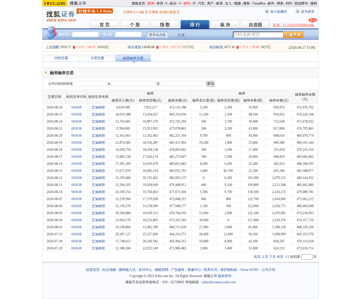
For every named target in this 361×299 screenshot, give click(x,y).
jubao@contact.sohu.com (219, 282)
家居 (219, 3)
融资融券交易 (133, 58)
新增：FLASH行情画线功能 (293, 25)
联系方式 (210, 270)
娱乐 (173, 3)
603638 (76, 107)
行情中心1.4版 (133, 12)
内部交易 (61, 58)
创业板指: (216, 47)
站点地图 (109, 270)
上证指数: (53, 47)
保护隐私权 (228, 270)
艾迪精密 (98, 107)
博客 (280, 3)
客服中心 (194, 270)
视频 (237, 3)
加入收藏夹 (278, 12)
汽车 (201, 3)
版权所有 (225, 276)
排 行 (195, 24)
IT (194, 3)
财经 (187, 3)
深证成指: (134, 47)
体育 (160, 3)
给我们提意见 (169, 12)
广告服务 (178, 270)
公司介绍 (268, 270)
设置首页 (93, 270)
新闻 (151, 3)
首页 (257, 257)
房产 (210, 3)
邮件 (271, 3)
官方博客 (152, 12)
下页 (272, 257)
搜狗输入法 (127, 270)
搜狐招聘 (161, 270)
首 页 (105, 24)
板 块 (225, 24)
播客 (246, 3)
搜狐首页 (138, 3)
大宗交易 (97, 58)
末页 (280, 257)
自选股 (255, 24)
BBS (289, 3)
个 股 (135, 24)
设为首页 (307, 12)
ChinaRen (258, 3)
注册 (181, 35)
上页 (264, 257)
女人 (228, 3)
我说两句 (301, 3)
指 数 (165, 24)
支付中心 (145, 270)
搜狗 (313, 3)
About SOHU (249, 270)
